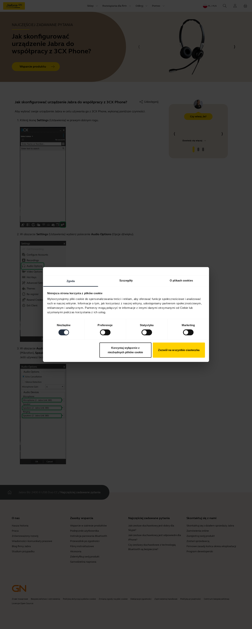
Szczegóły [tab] (126, 280)
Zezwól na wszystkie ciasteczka (178, 350)
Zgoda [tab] (71, 281)
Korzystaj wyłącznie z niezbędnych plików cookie (125, 350)
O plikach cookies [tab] (181, 280)
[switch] (105, 332)
